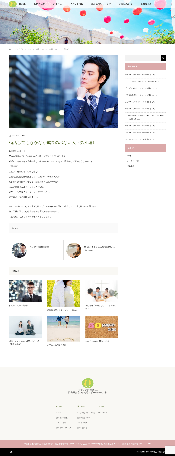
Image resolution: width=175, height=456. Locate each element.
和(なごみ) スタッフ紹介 (86, 413)
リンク (101, 406)
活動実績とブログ (83, 418)
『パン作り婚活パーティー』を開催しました (141, 88)
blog (29, 49)
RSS (11, 451)
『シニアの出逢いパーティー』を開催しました (142, 81)
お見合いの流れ (62, 418)
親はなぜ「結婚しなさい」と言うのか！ (100, 307)
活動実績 (130, 166)
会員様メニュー (148, 4)
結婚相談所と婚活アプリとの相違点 (62, 310)
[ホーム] (10, 46)
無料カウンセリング (101, 4)
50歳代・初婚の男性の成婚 (97, 341)
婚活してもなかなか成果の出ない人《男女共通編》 (24, 342)
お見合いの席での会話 (56, 345)
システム (59, 413)
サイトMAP (102, 413)
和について (39, 4)
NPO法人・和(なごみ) (158, 452)
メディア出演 (82, 423)
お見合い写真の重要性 (18, 305)
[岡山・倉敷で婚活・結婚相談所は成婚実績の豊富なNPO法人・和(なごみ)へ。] (87, 393)
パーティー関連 (133, 161)
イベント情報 (76, 4)
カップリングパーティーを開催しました (140, 75)
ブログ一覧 (19, 49)
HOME (22, 4)
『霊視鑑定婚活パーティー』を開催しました (141, 95)
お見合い (57, 4)
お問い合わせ (125, 4)
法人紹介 (81, 406)
